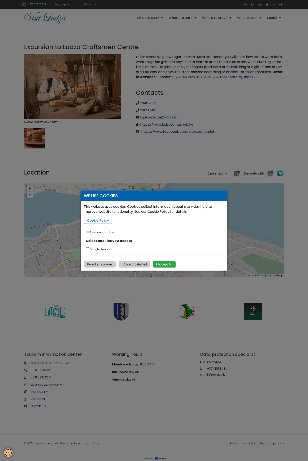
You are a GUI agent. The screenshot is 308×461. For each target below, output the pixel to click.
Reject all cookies (100, 264)
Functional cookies (102, 232)
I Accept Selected (134, 264)
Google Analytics (101, 249)
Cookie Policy (98, 220)
